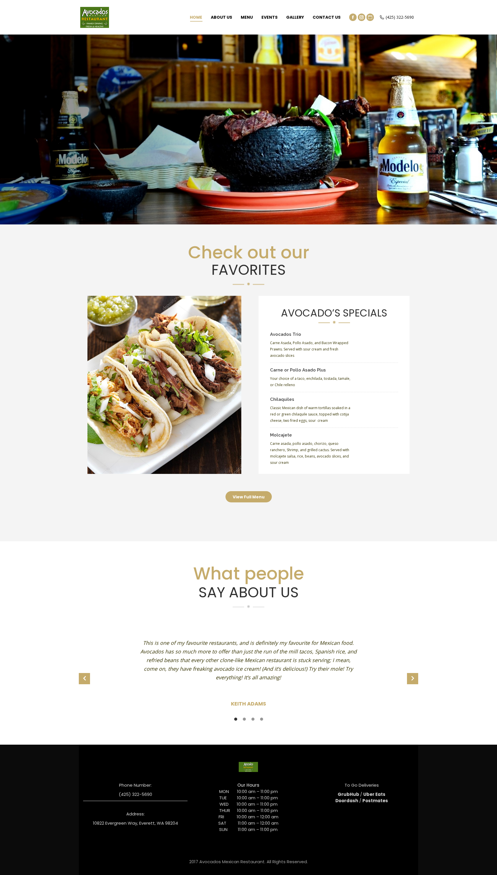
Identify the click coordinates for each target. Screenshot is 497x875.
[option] (248, 675)
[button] (84, 678)
